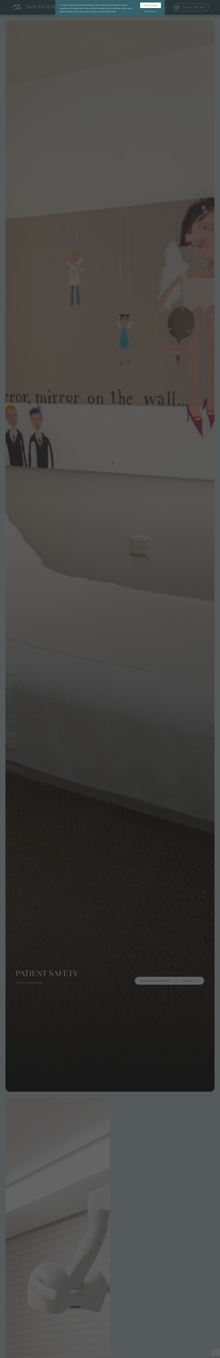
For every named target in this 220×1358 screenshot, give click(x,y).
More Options (151, 11)
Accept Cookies (150, 5)
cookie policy (110, 11)
